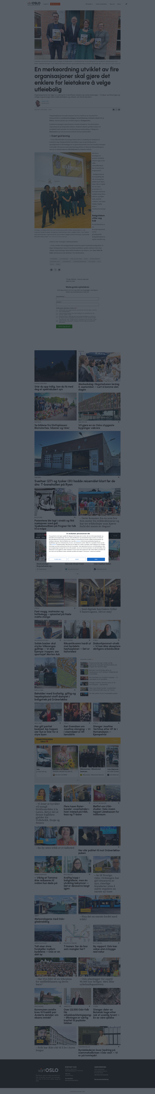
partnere (78, 541)
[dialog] (77, 547)
